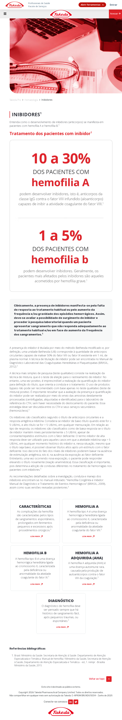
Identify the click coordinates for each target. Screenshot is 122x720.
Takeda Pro (15, 100)
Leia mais (35, 536)
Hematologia (31, 100)
